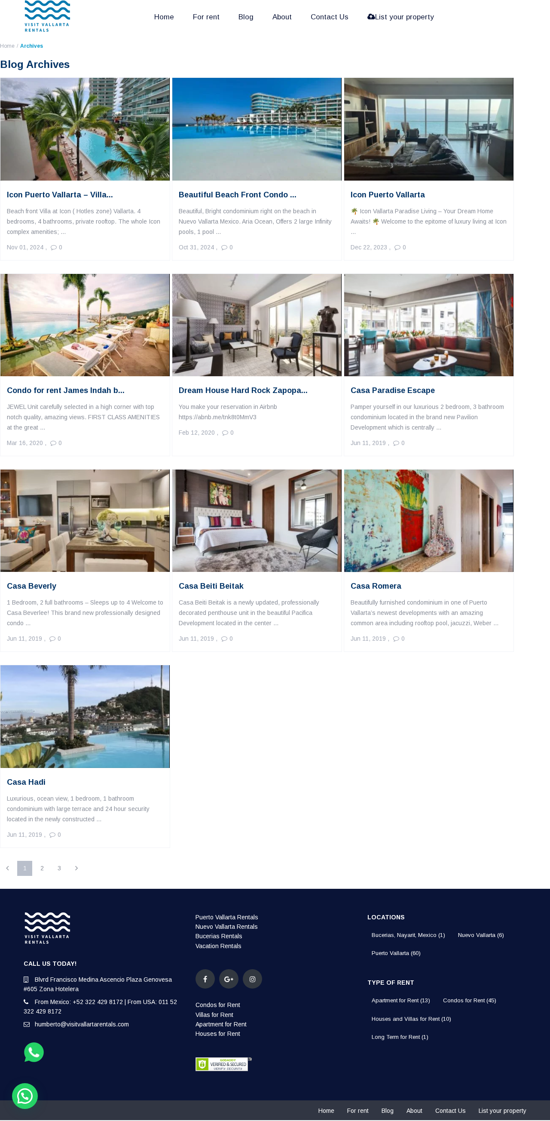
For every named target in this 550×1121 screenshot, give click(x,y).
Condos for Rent (218, 1004)
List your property (404, 17)
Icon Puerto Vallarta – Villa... (60, 194)
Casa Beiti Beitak (211, 586)
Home (164, 17)
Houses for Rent (218, 1033)
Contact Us (329, 17)
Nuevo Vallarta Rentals (227, 926)
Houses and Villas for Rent (411, 1019)
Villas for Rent (214, 1014)
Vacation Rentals (218, 946)
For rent (206, 17)
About (282, 17)
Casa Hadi (26, 782)
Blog (246, 17)
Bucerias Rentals (219, 936)
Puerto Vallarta (396, 953)
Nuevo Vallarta (481, 935)
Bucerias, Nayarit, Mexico (408, 935)
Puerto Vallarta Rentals (227, 917)
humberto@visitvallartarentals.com (82, 1024)
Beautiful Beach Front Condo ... (237, 194)
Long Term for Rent (400, 1037)
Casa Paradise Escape (393, 390)
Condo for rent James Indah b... (66, 390)
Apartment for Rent (221, 1024)
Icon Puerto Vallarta (388, 194)
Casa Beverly (31, 586)
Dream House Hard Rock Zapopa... (243, 390)
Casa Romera (376, 586)
